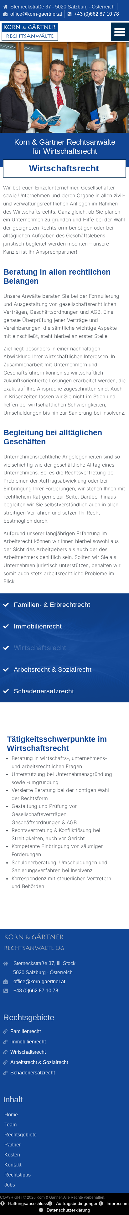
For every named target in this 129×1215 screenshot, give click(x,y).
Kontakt (12, 1164)
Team (10, 1124)
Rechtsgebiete (20, 1134)
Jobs (9, 1184)
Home (11, 1114)
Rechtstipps (17, 1174)
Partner (12, 1144)
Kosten (12, 1154)
